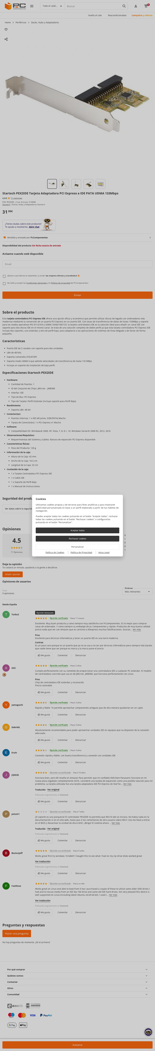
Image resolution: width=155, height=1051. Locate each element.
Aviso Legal (104, 552)
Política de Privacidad (81, 552)
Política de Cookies (55, 552)
